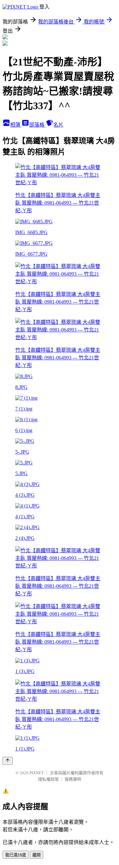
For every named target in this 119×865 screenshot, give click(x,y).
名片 (58, 125)
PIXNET (37, 772)
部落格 (37, 125)
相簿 (16, 125)
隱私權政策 (48, 779)
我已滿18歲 (15, 855)
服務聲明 (73, 779)
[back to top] (8, 761)
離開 (36, 855)
